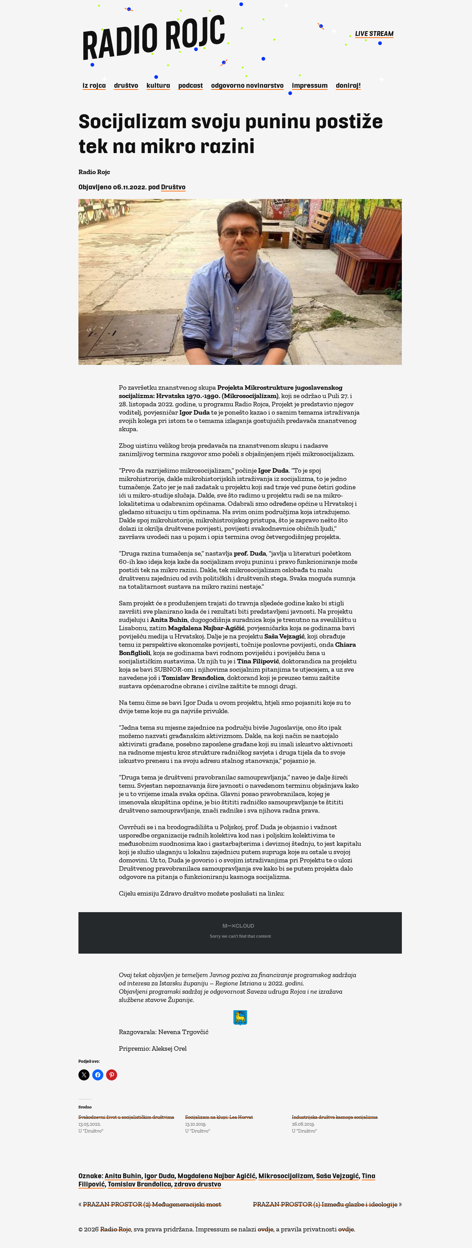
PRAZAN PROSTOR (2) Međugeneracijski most (152, 1202)
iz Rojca (94, 85)
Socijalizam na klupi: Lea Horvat (219, 1115)
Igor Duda (159, 1175)
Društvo (126, 85)
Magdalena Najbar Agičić (216, 1175)
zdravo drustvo (197, 1184)
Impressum (310, 85)
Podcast (190, 85)
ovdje (265, 1227)
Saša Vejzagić (337, 1175)
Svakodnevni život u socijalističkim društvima (126, 1115)
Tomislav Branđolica (139, 1184)
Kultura (158, 85)
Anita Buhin (123, 1175)
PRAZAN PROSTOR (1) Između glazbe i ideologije (325, 1202)
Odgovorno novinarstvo (247, 85)
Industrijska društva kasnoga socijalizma (335, 1115)
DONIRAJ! (348, 85)
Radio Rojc (115, 1227)
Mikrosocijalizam (285, 1175)
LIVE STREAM (374, 33)
